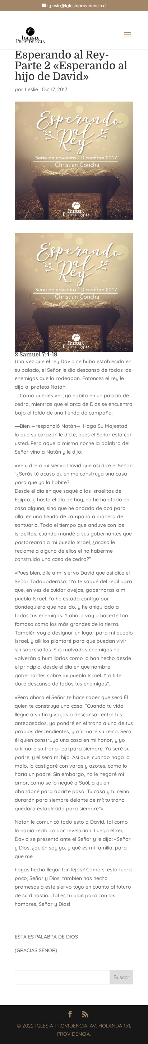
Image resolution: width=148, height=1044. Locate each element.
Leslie (31, 89)
